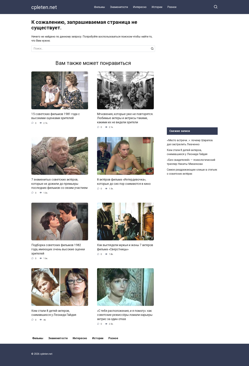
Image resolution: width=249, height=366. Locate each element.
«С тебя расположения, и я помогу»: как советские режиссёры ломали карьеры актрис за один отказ (124, 315)
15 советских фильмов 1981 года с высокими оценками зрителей (55, 116)
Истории (157, 7)
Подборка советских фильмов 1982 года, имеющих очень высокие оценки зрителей (58, 249)
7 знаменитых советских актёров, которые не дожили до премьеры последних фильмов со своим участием (59, 184)
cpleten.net (44, 7)
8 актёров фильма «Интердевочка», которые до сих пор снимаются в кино (124, 181)
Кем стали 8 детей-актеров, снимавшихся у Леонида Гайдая (53, 313)
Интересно (140, 7)
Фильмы (99, 7)
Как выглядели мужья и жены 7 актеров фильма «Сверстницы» (125, 247)
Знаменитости (119, 7)
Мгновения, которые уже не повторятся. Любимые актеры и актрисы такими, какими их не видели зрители (125, 118)
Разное (172, 7)
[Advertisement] (192, 70)
